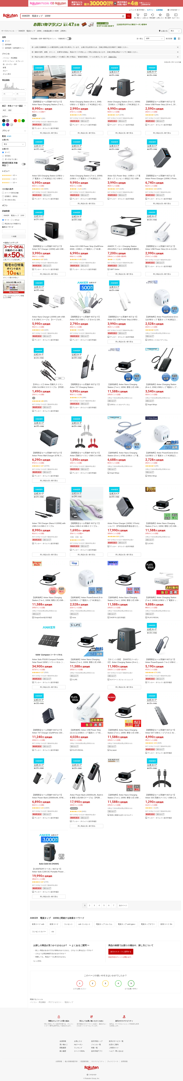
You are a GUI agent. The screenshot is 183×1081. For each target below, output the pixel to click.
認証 (10, 110)
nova (74, 617)
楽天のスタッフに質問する (120, 952)
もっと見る (37, 961)
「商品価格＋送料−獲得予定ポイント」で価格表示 (47, 39)
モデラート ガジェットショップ (121, 680)
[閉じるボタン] (177, 47)
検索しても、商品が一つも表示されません (50, 957)
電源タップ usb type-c (126, 924)
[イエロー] (19, 120)
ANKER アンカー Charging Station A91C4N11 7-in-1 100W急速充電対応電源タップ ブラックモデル (124, 249)
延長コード (54, 924)
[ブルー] (3, 124)
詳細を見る (113, 57)
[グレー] (7, 120)
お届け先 (5, 140)
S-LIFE (74, 680)
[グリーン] (23, 120)
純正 (4, 110)
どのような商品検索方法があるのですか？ (50, 954)
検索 (14, 99)
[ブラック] (3, 120)
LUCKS (150, 543)
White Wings (152, 476)
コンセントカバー (39, 932)
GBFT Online (114, 269)
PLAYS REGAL (153, 617)
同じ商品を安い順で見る (49, 133)
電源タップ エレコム (104, 924)
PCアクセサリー (55, 1002)
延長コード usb (38, 924)
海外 (9, 136)
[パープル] (7, 124)
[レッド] (15, 120)
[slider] (2, 90)
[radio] (3, 41)
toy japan (113, 750)
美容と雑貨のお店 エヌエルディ (121, 815)
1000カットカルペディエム (158, 340)
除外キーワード (7, 227)
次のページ (123, 905)
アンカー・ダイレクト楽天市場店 (47, 128)
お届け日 (5, 149)
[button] (173, 10)
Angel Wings (152, 405)
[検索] (128, 16)
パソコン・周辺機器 (38, 1002)
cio (53, 932)
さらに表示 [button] (7, 74)
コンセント (68, 924)
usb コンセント (84, 924)
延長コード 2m (166, 924)
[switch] (24, 164)
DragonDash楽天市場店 (43, 617)
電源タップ (68, 1002)
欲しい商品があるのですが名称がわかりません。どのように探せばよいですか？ (64, 950)
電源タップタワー (148, 924)
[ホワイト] (11, 120)
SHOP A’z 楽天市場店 (117, 617)
